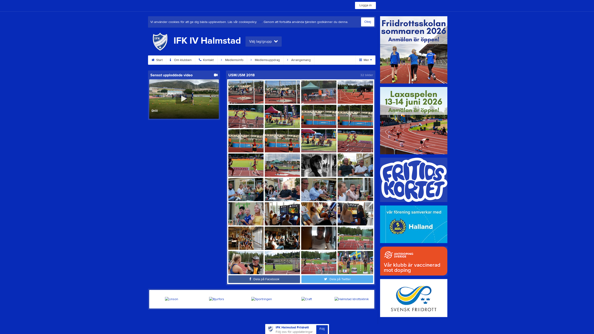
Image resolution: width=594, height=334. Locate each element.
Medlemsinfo (233, 60)
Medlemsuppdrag (267, 60)
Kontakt (208, 60)
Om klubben (182, 60)
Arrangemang (300, 60)
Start (159, 60)
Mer (366, 60)
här (260, 22)
